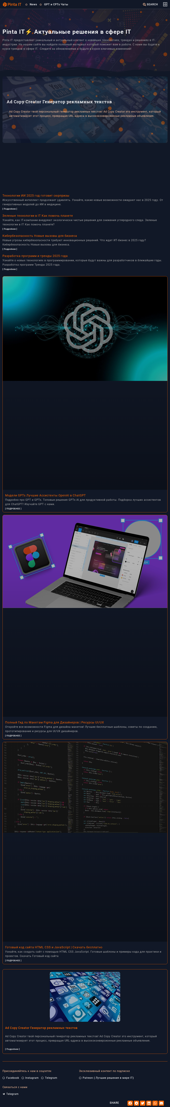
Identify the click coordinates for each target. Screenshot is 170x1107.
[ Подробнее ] (9, 209)
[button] (130, 1103)
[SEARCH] (144, 4)
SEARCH (152, 4)
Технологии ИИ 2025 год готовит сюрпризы (35, 195)
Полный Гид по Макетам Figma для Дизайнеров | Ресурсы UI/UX (54, 722)
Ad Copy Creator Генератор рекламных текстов (41, 1028)
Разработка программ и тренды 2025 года (35, 256)
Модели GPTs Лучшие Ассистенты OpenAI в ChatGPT (45, 495)
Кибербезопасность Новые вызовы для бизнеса (39, 235)
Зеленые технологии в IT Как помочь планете (37, 215)
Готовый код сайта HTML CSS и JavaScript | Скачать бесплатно (53, 947)
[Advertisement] (85, 166)
